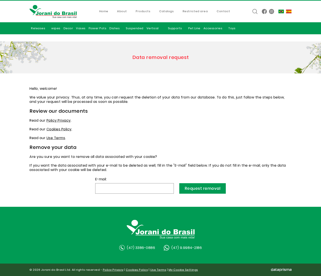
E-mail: (101, 180)
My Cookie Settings (183, 270)
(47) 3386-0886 (141, 247)
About (122, 11)
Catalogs (166, 11)
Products (143, 11)
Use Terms (56, 138)
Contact (223, 11)
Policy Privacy (59, 120)
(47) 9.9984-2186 (186, 247)
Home (103, 11)
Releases (38, 28)
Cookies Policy (59, 129)
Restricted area (195, 11)
